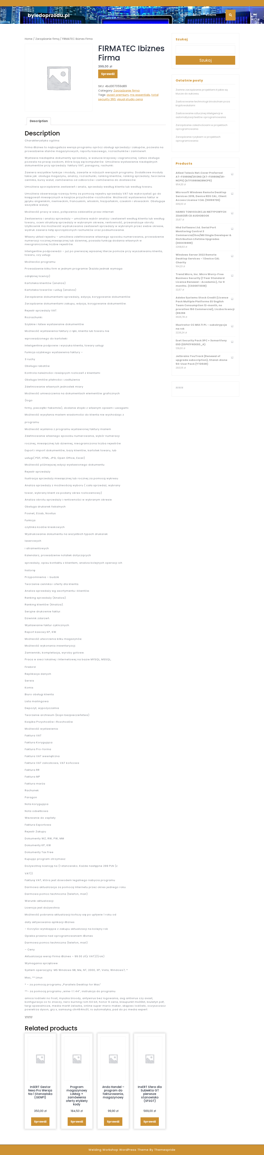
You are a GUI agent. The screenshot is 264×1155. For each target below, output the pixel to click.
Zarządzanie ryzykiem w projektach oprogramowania (198, 139)
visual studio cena (130, 99)
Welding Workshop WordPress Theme (119, 1150)
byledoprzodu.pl (49, 15)
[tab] (39, 121)
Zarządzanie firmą (47, 39)
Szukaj (182, 39)
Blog (196, 15)
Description (39, 121)
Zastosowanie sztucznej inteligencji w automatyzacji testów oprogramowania (201, 115)
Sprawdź (108, 74)
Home (28, 39)
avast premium (118, 95)
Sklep (183, 15)
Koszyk (211, 15)
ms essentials (140, 95)
